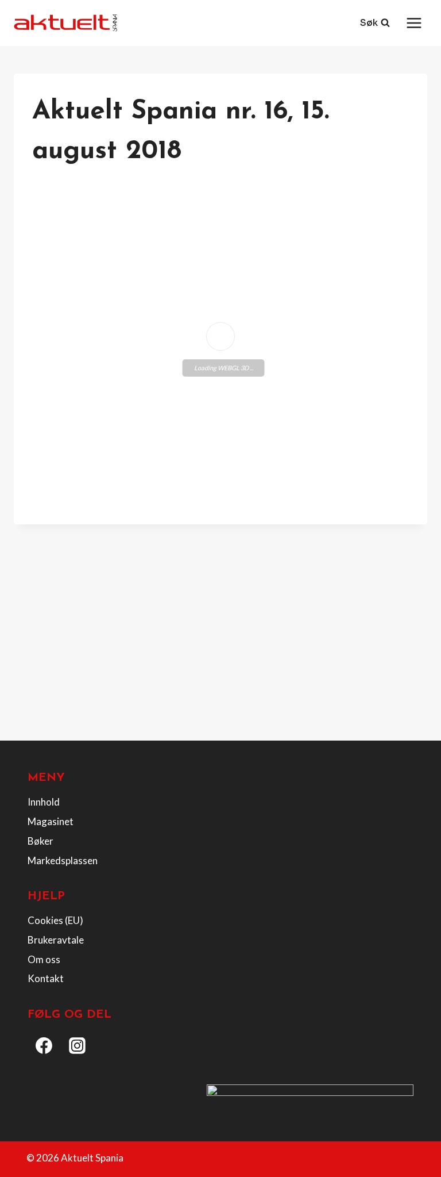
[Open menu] (413, 22)
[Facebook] (44, 1046)
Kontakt (46, 978)
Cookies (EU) (55, 920)
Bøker (40, 841)
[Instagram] (77, 1046)
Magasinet (51, 821)
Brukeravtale (56, 940)
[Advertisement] (220, 646)
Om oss (44, 959)
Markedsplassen (63, 860)
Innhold (44, 802)
